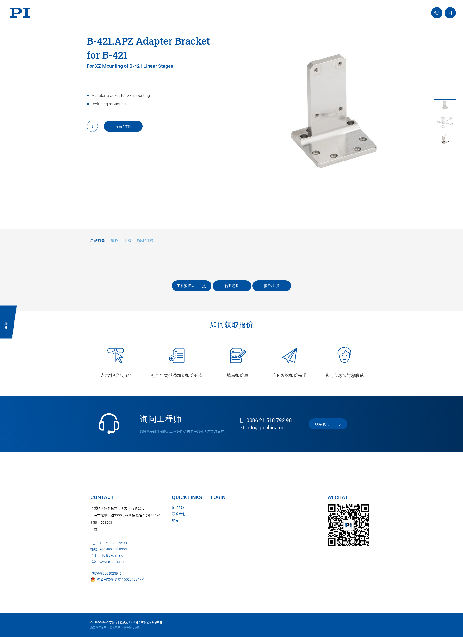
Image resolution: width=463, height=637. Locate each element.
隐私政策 (115, 627)
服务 (175, 520)
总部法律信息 (98, 627)
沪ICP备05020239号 (105, 573)
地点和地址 (180, 508)
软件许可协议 (132, 627)
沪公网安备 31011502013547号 (120, 579)
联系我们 (178, 514)
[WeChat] (348, 525)
